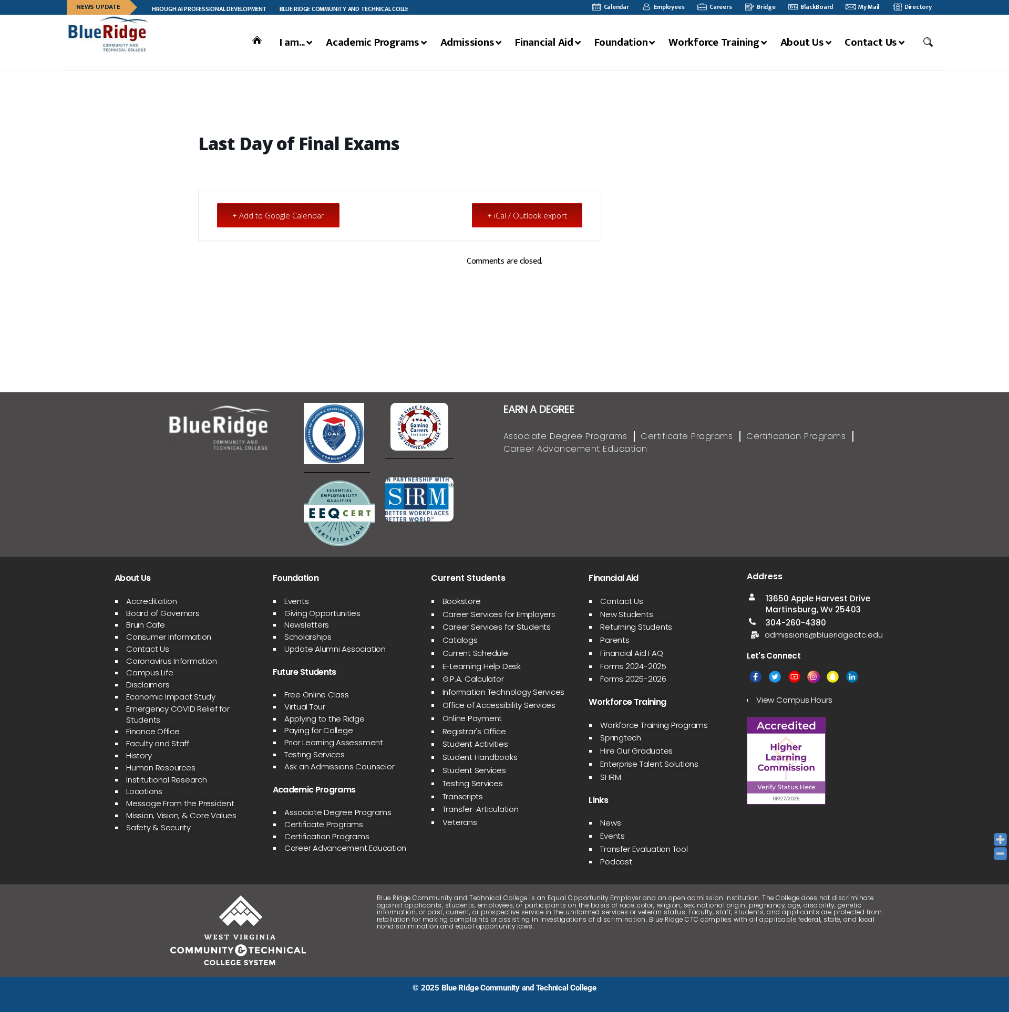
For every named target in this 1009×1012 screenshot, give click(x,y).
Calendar (616, 7)
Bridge (766, 7)
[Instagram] (813, 676)
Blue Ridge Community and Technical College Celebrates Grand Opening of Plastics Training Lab (406, 9)
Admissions (467, 42)
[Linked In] (852, 676)
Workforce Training (713, 42)
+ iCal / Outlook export (527, 215)
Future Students (304, 672)
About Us (802, 42)
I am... (292, 42)
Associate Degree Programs (565, 436)
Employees (669, 7)
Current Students (468, 578)
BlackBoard (816, 7)
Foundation (621, 42)
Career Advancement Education (575, 449)
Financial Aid (544, 42)
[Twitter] (774, 676)
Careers (720, 7)
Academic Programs (372, 42)
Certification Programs (796, 436)
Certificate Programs (687, 436)
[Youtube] (794, 676)
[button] (929, 42)
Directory (918, 7)
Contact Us (871, 42)
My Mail (868, 7)
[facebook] (755, 676)
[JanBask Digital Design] (107, 1000)
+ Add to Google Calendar (278, 215)
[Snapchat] (832, 676)
